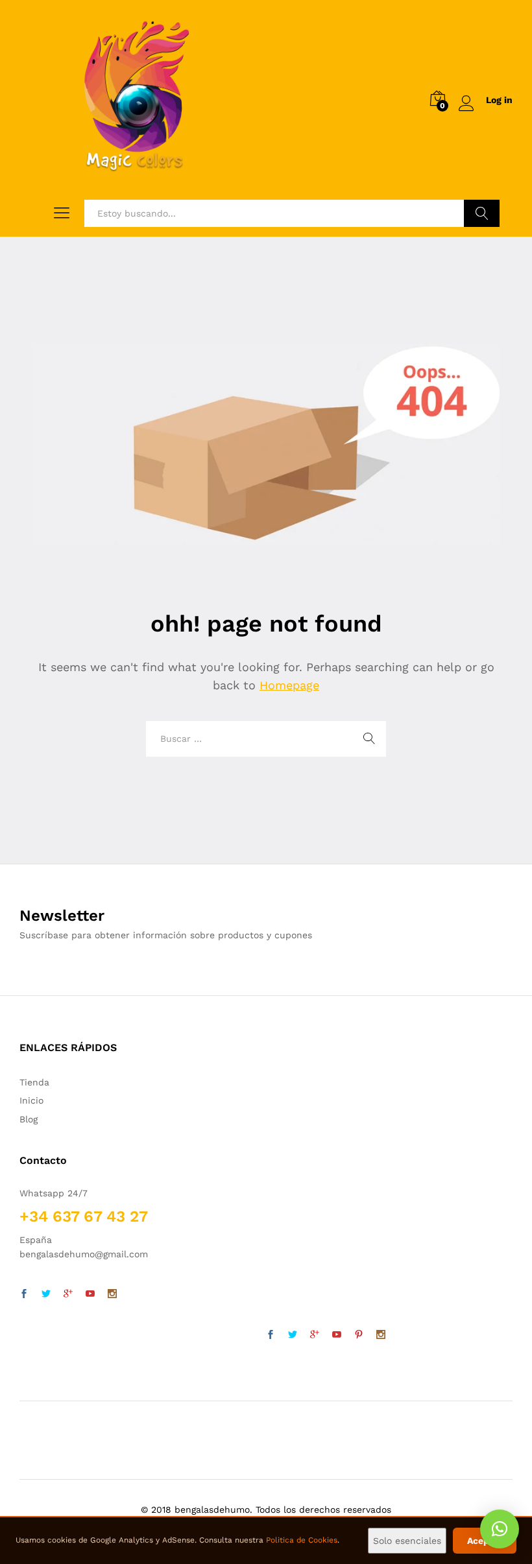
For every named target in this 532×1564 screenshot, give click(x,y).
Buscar (482, 213)
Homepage (289, 685)
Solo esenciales (407, 1540)
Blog (28, 1119)
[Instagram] (112, 1294)
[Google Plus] (68, 1294)
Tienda (34, 1082)
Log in (499, 100)
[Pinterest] (359, 1335)
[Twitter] (46, 1294)
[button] (499, 1529)
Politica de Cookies (301, 1540)
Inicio (31, 1100)
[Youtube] (90, 1294)
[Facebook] (24, 1294)
